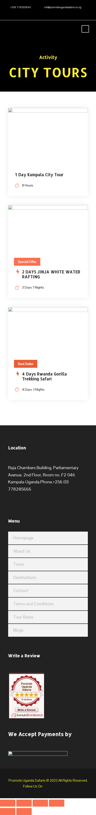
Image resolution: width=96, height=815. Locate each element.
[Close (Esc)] (56, 803)
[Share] (40, 803)
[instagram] (37, 12)
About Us (21, 551)
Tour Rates (23, 617)
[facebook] (9, 12)
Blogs (18, 630)
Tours (18, 564)
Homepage (23, 537)
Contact (20, 590)
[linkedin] (16, 12)
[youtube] (30, 12)
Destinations (24, 577)
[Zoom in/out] (7, 803)
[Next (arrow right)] (24, 811)
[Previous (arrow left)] (7, 811)
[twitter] (23, 12)
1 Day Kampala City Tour (39, 174)
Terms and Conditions (33, 603)
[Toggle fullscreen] (24, 803)
